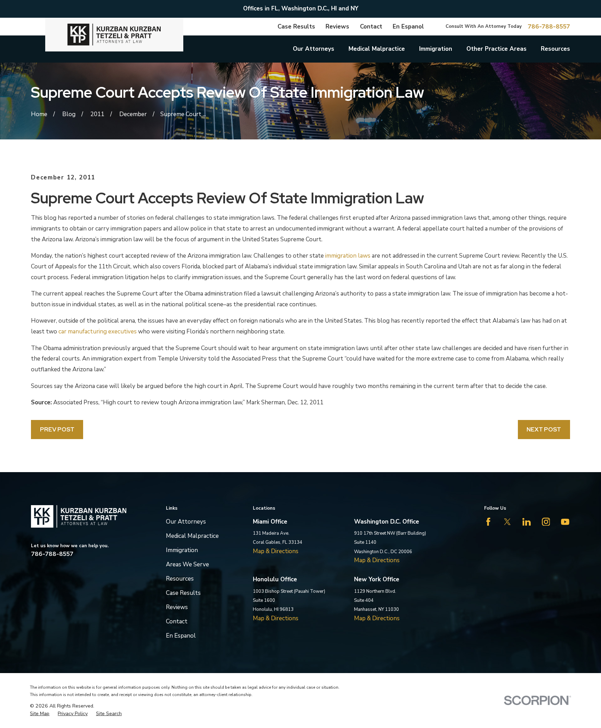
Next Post (544, 429)
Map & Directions (275, 551)
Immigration (182, 550)
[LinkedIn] (526, 522)
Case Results (296, 27)
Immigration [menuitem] (435, 49)
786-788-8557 (549, 27)
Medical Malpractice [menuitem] (376, 49)
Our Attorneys (186, 522)
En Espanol (408, 27)
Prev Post (57, 429)
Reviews (337, 27)
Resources (180, 579)
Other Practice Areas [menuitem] (496, 49)
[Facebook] (488, 522)
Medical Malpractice (192, 536)
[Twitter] (507, 522)
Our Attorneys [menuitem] (313, 49)
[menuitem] (39, 713)
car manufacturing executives (97, 331)
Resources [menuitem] (555, 49)
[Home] (114, 35)
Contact (371, 27)
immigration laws (347, 256)
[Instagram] (546, 522)
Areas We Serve (187, 564)
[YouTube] (565, 522)
